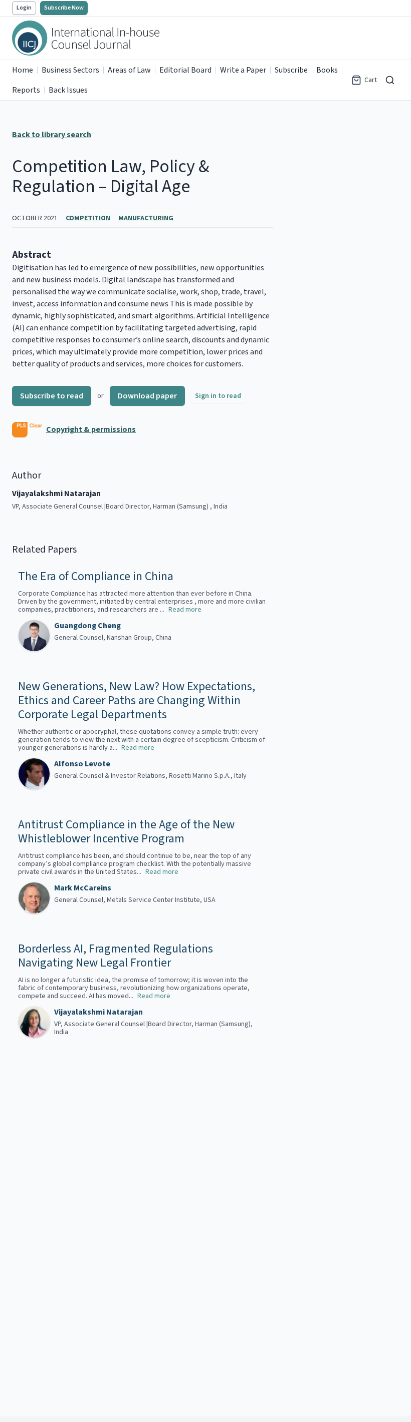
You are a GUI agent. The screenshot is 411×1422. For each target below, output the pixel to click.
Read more (184, 610)
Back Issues (68, 90)
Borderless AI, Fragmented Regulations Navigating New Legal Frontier (115, 956)
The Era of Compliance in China (95, 577)
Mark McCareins (82, 887)
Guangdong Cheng (87, 625)
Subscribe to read (51, 395)
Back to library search (51, 134)
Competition (88, 218)
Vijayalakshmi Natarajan (98, 1012)
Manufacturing (145, 218)
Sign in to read (218, 396)
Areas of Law (129, 70)
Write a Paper (243, 70)
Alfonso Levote (82, 763)
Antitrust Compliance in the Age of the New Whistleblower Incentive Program (126, 832)
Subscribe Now (64, 8)
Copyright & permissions (91, 429)
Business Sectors (70, 70)
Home (22, 70)
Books (327, 70)
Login (24, 8)
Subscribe (291, 70)
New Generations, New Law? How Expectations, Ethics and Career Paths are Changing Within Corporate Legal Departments (136, 701)
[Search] (390, 80)
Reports (26, 90)
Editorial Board (185, 70)
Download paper (147, 395)
